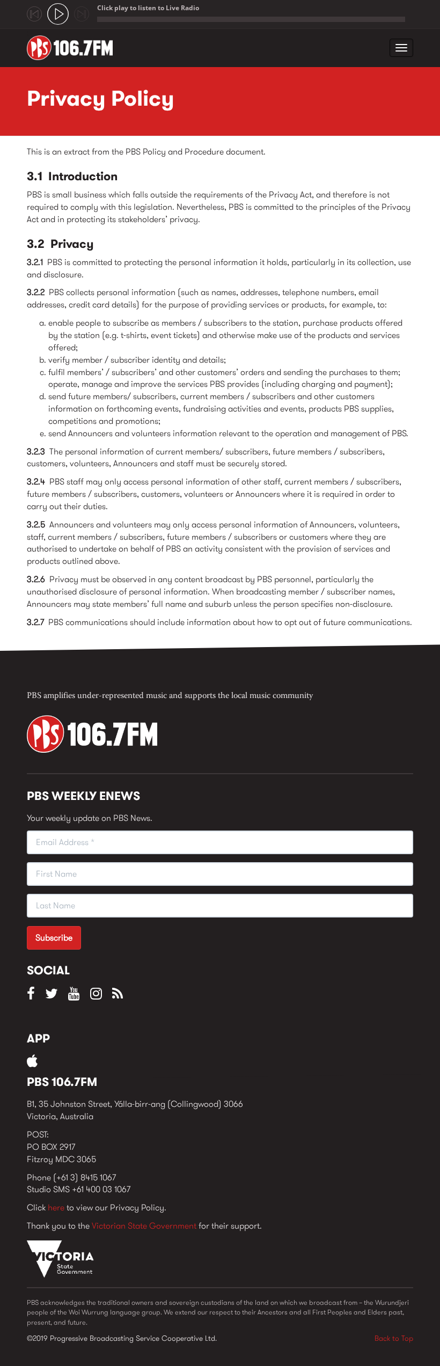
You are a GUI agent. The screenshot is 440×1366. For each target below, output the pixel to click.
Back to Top (394, 1338)
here (56, 1207)
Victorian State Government (144, 1226)
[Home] (74, 48)
